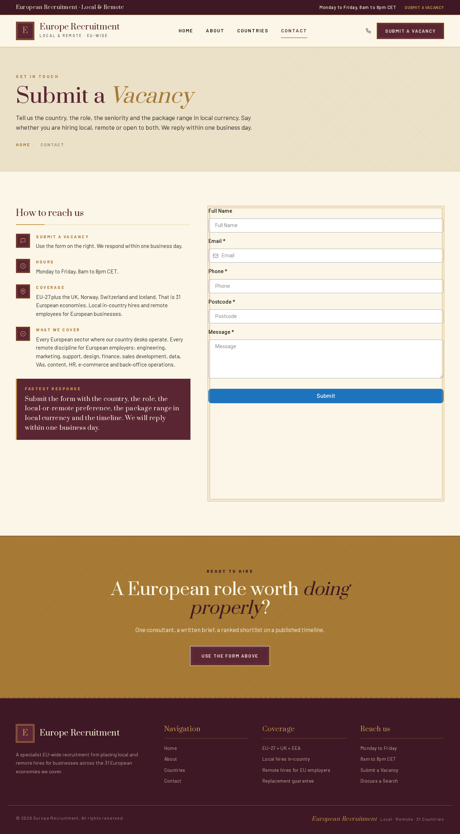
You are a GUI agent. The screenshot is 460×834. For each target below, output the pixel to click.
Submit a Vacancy (424, 7)
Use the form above (230, 655)
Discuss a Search (379, 781)
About (215, 30)
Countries (252, 30)
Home (186, 30)
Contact (294, 30)
